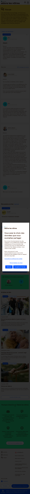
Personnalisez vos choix (16, 263)
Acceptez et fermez (20, 267)
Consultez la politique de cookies (13, 259)
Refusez (9, 267)
